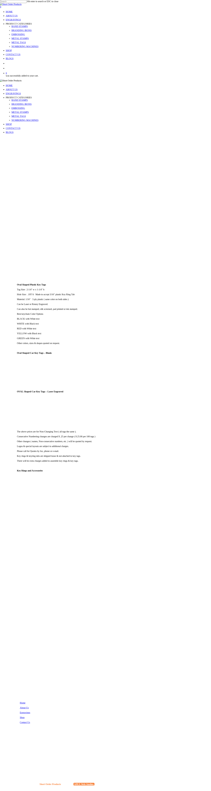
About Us (24, 707)
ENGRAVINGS (13, 93)
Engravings (25, 712)
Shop (22, 717)
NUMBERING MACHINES (24, 120)
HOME (9, 85)
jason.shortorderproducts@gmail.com (35, 755)
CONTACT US (13, 128)
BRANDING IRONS (21, 104)
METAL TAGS (18, 116)
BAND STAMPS (19, 100)
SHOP (9, 124)
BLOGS (9, 132)
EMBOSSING (18, 108)
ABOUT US (12, 89)
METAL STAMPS (20, 112)
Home (22, 703)
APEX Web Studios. (84, 784)
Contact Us (25, 722)
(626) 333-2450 (25, 746)
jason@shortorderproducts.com (32, 752)
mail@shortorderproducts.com (32, 757)
